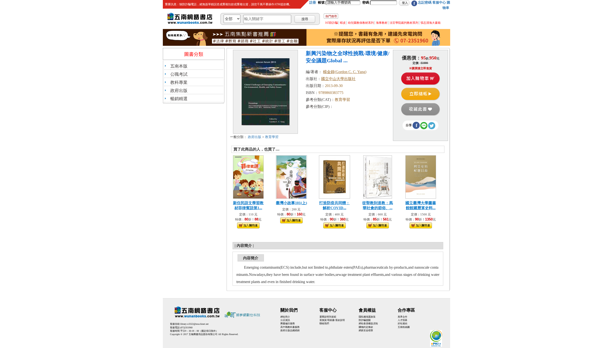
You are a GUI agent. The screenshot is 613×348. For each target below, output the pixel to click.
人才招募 (402, 320)
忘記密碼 (424, 2)
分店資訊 (285, 320)
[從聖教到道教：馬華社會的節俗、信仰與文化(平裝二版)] (377, 176)
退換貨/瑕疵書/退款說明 (332, 320)
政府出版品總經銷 (290, 330)
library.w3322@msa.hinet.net (194, 324)
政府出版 (178, 90)
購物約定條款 (366, 327)
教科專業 (178, 82)
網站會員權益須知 (368, 323)
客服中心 (439, 2)
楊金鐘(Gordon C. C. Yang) (344, 72)
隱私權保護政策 (367, 316)
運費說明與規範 (327, 316)
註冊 (312, 2)
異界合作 (402, 316)
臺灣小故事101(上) (291, 203)
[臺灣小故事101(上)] (291, 176)
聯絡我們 (324, 323)
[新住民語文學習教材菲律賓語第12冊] (248, 176)
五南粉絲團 (404, 327)
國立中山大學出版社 (338, 79)
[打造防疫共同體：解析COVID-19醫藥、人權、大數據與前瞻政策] (334, 176)
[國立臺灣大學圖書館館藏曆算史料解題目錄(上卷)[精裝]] (421, 176)
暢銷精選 (178, 98)
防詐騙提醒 (365, 320)
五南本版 (178, 66)
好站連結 (402, 323)
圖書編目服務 (287, 323)
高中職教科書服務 (290, 327)
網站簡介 (285, 316)
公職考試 (178, 74)
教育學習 (271, 137)
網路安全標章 (366, 330)
